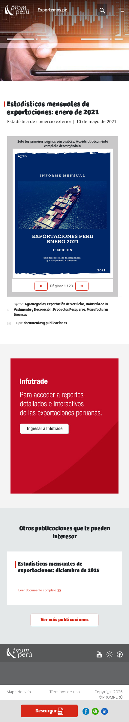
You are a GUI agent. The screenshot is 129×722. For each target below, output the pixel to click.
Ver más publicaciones (64, 619)
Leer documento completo (37, 590)
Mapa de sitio (19, 692)
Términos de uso (65, 692)
